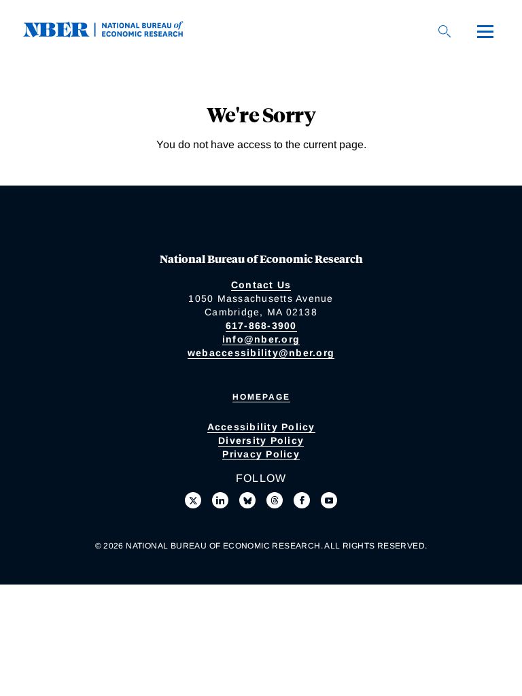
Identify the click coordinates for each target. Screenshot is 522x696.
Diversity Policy (261, 440)
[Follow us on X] (193, 500)
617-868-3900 (261, 325)
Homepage (261, 397)
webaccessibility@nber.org (261, 352)
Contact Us (261, 284)
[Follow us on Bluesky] (247, 500)
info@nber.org (261, 339)
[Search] (444, 31)
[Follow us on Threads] (274, 500)
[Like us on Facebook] (302, 500)
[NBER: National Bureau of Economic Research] (114, 33)
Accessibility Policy (261, 426)
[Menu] (485, 31)
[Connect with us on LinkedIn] (220, 500)
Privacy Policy (261, 454)
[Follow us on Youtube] (329, 500)
